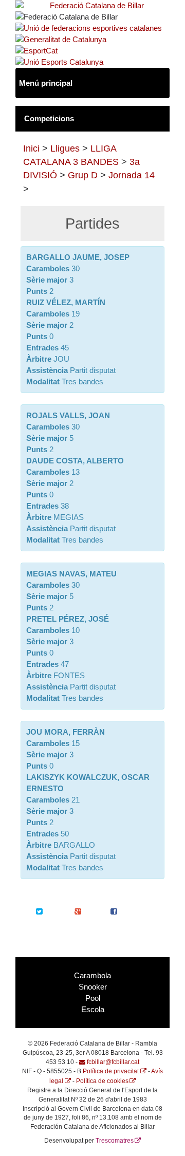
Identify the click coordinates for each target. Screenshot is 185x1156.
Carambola (92, 976)
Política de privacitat (111, 1071)
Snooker (93, 987)
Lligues (65, 148)
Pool (92, 998)
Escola (92, 1009)
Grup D (83, 175)
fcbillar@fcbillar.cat (113, 1061)
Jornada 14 (131, 175)
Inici (31, 148)
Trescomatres (115, 1140)
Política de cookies (102, 1080)
